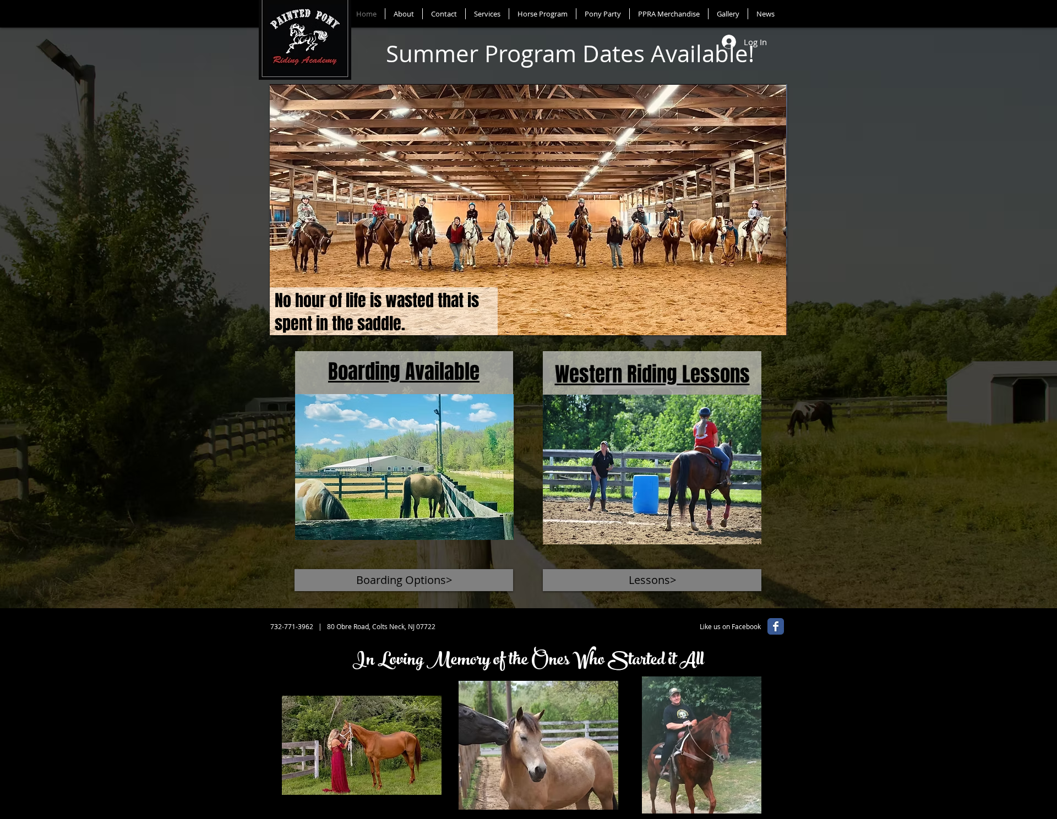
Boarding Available (404, 371)
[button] (529, 209)
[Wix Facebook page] (775, 626)
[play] (760, 325)
